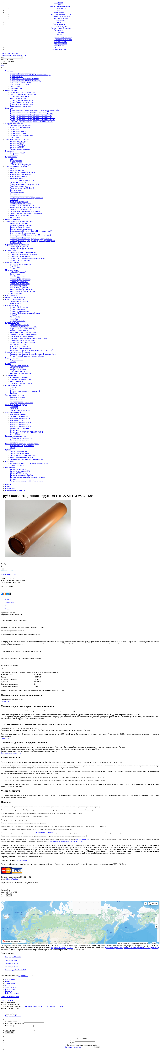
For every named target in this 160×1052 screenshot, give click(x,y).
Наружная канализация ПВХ (20, 471)
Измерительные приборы (14, 299)
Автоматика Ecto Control (19, 141)
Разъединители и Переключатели (22, 180)
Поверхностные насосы (18, 370)
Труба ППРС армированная (20, 256)
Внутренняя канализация (19, 469)
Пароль (72, 1043)
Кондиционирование (13, 219)
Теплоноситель (15, 86)
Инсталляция (14, 430)
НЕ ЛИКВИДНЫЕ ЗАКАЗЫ (44, 833)
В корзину (18, 1016)
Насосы (8, 364)
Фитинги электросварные (19, 311)
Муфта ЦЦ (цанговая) (18, 272)
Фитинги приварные (17, 309)
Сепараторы (14, 129)
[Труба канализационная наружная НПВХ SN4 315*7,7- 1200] (18, 528)
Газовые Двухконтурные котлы (21, 102)
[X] (10, 594)
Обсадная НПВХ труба (18, 473)
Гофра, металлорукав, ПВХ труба (22, 188)
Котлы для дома (11, 90)
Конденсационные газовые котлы (22, 92)
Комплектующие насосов (19, 371)
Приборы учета (15, 303)
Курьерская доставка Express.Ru (75, 841)
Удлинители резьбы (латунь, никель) (23, 340)
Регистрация (61, 49)
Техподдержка (58, 12)
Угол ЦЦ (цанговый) (17, 276)
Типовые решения (61, 18)
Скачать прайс (6, 55)
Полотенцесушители (13, 385)
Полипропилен (11, 250)
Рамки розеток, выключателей (21, 209)
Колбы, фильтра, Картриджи (20, 165)
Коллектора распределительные (21, 135)
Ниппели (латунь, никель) (19, 330)
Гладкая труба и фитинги (19, 247)
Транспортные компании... (11, 753)
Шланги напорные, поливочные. (22, 446)
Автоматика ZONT (17, 147)
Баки (11, 159)
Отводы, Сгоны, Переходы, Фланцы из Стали (27, 356)
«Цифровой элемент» (32, 1006)
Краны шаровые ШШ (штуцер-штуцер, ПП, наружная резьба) (32, 241)
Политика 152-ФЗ (60, 46)
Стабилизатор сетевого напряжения (23, 104)
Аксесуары (14, 409)
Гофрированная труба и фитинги (22, 248)
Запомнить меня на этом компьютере (81, 1045)
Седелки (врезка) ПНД (18, 321)
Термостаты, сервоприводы (20, 149)
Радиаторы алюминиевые (19, 84)
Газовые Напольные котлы (19, 96)
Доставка (60, 34)
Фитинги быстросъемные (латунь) (22, 342)
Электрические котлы (18, 98)
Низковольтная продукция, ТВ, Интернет (25, 207)
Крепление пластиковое (18, 452)
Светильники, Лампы (18, 182)
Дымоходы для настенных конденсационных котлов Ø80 (31, 116)
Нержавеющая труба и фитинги (17, 245)
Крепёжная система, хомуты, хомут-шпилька (26, 459)
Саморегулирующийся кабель (21, 383)
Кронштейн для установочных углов (23, 455)
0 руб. (3, 65)
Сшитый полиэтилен (13, 262)
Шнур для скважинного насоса (21, 457)
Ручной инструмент (17, 465)
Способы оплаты (60, 42)
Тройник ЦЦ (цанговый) (19, 282)
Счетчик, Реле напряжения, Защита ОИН (25, 211)
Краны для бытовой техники (20, 227)
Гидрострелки (15, 137)
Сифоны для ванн (16, 401)
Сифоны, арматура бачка (14, 395)
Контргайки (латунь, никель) (20, 348)
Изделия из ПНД (11, 305)
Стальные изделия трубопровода (17, 352)
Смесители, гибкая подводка (16, 405)
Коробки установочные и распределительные (26, 198)
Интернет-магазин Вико (10, 53)
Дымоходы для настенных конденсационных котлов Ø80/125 (32, 118)
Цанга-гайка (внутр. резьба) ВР (21, 289)
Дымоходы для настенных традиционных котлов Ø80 (30, 112)
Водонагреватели (11, 358)
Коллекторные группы (18, 133)
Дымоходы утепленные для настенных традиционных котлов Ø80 (34, 110)
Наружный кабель (16, 381)
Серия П (13, 387)
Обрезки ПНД (15, 317)
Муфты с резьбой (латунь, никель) (22, 329)
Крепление (14, 200)
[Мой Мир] (7, 594)
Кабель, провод (15, 190)
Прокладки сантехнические (20, 440)
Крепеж (8, 450)
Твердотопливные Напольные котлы (23, 94)
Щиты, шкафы (15, 217)
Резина (12, 448)
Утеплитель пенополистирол (20, 379)
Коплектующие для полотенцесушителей (25, 391)
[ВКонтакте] (2, 594)
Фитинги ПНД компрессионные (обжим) (25, 313)
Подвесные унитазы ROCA (20, 418)
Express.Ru (86, 839)
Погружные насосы (17, 368)
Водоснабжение (11, 157)
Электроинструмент (17, 192)
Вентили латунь (16, 243)
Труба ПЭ (13, 315)
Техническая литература (61, 16)
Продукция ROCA (16, 420)
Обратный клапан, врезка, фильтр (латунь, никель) (28, 338)
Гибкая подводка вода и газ (20, 411)
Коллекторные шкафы (18, 131)
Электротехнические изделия (16, 166)
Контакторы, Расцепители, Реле (21, 196)
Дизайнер (13, 393)
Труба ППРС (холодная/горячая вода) (23, 254)
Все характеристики (8, 575)
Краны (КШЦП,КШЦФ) (19, 223)
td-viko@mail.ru (23, 860)
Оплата (7, 609)
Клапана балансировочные (20, 237)
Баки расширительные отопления (22, 73)
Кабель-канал (15, 194)
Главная (8, 484)
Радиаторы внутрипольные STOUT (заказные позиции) (30, 75)
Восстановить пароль (73, 1047)
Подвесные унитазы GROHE (20, 426)
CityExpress (79, 839)
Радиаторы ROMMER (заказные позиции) (25, 81)
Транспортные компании (63, 40)
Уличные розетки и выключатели (22, 206)
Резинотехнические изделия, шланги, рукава (22, 444)
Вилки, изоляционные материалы (22, 172)
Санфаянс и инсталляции (14, 412)
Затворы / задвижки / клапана (21, 225)
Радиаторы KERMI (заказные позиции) (24, 79)
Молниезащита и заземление (20, 204)
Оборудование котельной (14, 124)
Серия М (13, 389)
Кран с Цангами (16, 293)
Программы (60, 20)
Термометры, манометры (19, 301)
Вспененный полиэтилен (19, 377)
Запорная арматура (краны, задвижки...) (20, 221)
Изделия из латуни (12, 323)
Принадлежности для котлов (20, 106)
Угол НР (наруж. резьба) (19, 288)
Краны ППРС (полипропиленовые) (23, 252)
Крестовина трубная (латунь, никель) (23, 327)
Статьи (58, 22)
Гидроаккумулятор (16, 163)
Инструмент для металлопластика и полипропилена (29, 463)
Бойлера (13, 362)
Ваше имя (14, 1023)
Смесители (14, 407)
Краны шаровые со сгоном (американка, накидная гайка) (31, 239)
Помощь (61, 32)
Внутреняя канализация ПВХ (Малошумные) (26, 481)
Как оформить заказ (20, 55)
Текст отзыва (10, 1030)
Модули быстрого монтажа (20, 127)
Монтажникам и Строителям (61, 28)
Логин (72, 1040)
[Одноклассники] (4, 594)
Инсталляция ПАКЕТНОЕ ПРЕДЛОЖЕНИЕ (26, 432)
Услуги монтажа (59, 24)
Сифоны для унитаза (17, 397)
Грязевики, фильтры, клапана (20, 125)
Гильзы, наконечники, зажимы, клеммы (24, 184)
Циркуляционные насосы (19, 366)
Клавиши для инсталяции (19, 428)
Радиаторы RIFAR (16, 77)
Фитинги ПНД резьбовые (19, 307)
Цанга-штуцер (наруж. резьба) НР (22, 291)
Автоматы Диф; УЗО (17, 170)
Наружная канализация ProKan (21, 475)
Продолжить (10, 1016)
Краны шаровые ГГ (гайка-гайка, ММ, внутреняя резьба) (31, 231)
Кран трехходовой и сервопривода (22, 233)
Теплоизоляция (11, 375)
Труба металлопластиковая (19, 284)
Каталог (59, 10)
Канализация (10, 467)
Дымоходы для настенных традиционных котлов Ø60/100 (31, 114)
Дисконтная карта (60, 44)
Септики (13, 479)
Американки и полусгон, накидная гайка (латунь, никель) (31, 350)
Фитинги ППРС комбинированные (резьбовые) (27, 258)
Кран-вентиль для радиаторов (21, 229)
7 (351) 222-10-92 (7, 1000)
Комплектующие (16, 88)
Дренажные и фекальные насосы (22, 373)
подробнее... (23, 976)
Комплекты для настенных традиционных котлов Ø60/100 (31, 122)
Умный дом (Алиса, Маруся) (20, 186)
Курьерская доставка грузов (56, 841)
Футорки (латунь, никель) (19, 344)
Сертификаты (61, 8)
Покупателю (58, 30)
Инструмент (9, 461)
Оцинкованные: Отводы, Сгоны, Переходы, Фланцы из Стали (33, 354)
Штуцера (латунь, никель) (19, 346)
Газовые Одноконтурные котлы (21, 100)
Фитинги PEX (15, 268)
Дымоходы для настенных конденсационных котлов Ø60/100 (32, 120)
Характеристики (10, 602)
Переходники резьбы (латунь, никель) (24, 332)
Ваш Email (9, 1026)
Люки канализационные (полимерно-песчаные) (27, 477)
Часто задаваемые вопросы (61, 14)
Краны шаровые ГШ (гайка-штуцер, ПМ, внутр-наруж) (30, 235)
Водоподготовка (16, 161)
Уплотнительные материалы (15, 436)
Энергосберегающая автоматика (17, 139)
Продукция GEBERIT (18, 414)
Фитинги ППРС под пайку (20, 260)
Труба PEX (14, 266)
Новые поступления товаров (60, 6)
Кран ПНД (14, 319)
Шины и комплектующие (19, 215)
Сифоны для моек (16, 399)
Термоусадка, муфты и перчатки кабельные (26, 213)
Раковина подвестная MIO (19, 416)
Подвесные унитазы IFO (19, 424)
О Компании (58, 3)
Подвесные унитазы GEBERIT (21, 422)
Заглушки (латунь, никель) (19, 325)
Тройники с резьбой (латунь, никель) (23, 334)
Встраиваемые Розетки (18, 176)
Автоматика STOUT (17, 143)
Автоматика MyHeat (17, 145)
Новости (61, 5)
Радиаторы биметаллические (20, 83)
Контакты (58, 47)
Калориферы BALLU (17, 153)
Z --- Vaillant (14, 155)
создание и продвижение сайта (51, 1006)
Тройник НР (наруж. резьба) (20, 280)
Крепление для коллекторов (20, 453)
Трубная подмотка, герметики (21, 438)
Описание (8, 599)
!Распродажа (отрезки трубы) (20, 264)
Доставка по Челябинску (63, 38)
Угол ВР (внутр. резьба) (18, 286)
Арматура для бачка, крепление (21, 403)
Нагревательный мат (17, 178)
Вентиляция (9, 151)
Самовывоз (63, 36)
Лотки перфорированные (19, 202)
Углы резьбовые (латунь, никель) (22, 336)
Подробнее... (5, 702)
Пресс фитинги (15, 274)
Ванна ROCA (15, 434)
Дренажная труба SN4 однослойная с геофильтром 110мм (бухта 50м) (132, 948)
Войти (53, 49)
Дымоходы (9, 108)
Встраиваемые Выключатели (20, 174)
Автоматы (13, 168)
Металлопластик (11, 270)
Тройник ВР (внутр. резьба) (20, 278)
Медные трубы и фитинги (15, 297)
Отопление (9, 71)
